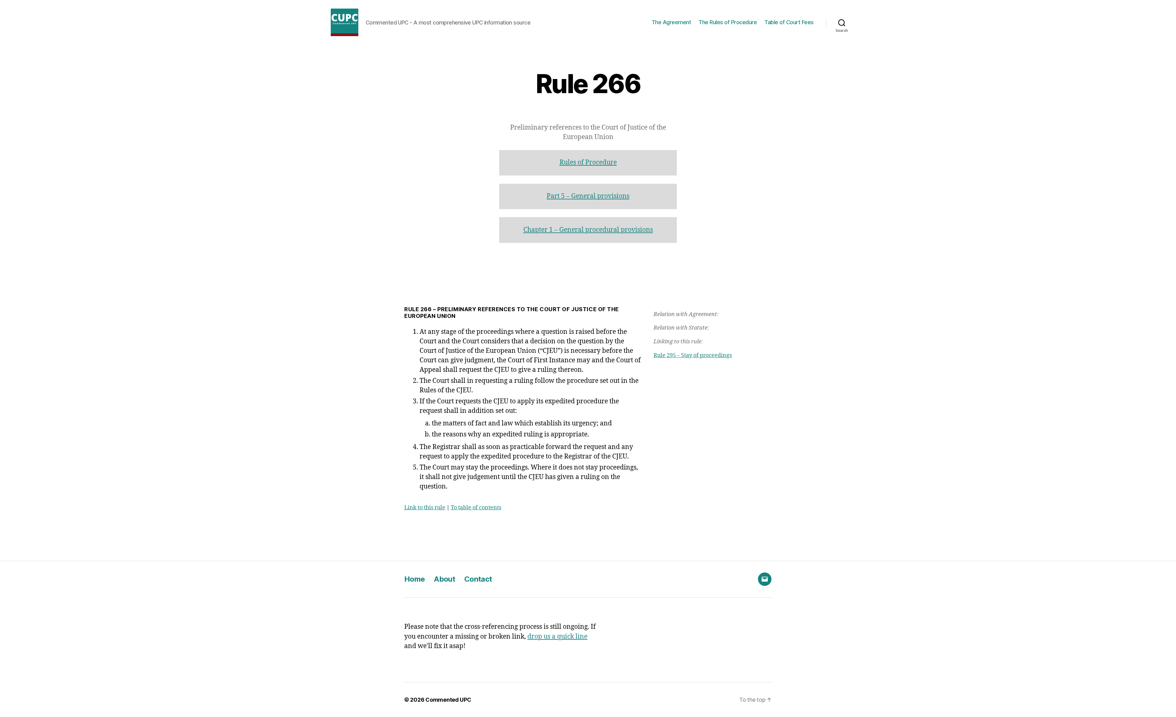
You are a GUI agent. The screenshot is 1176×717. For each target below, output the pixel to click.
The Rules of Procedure (728, 22)
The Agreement (671, 22)
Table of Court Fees (789, 22)
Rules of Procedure (588, 162)
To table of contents (476, 507)
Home (414, 579)
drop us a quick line (557, 636)
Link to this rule (424, 507)
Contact (478, 579)
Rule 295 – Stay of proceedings (693, 355)
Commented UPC (448, 699)
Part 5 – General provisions (588, 196)
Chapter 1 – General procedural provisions (588, 230)
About (444, 579)
